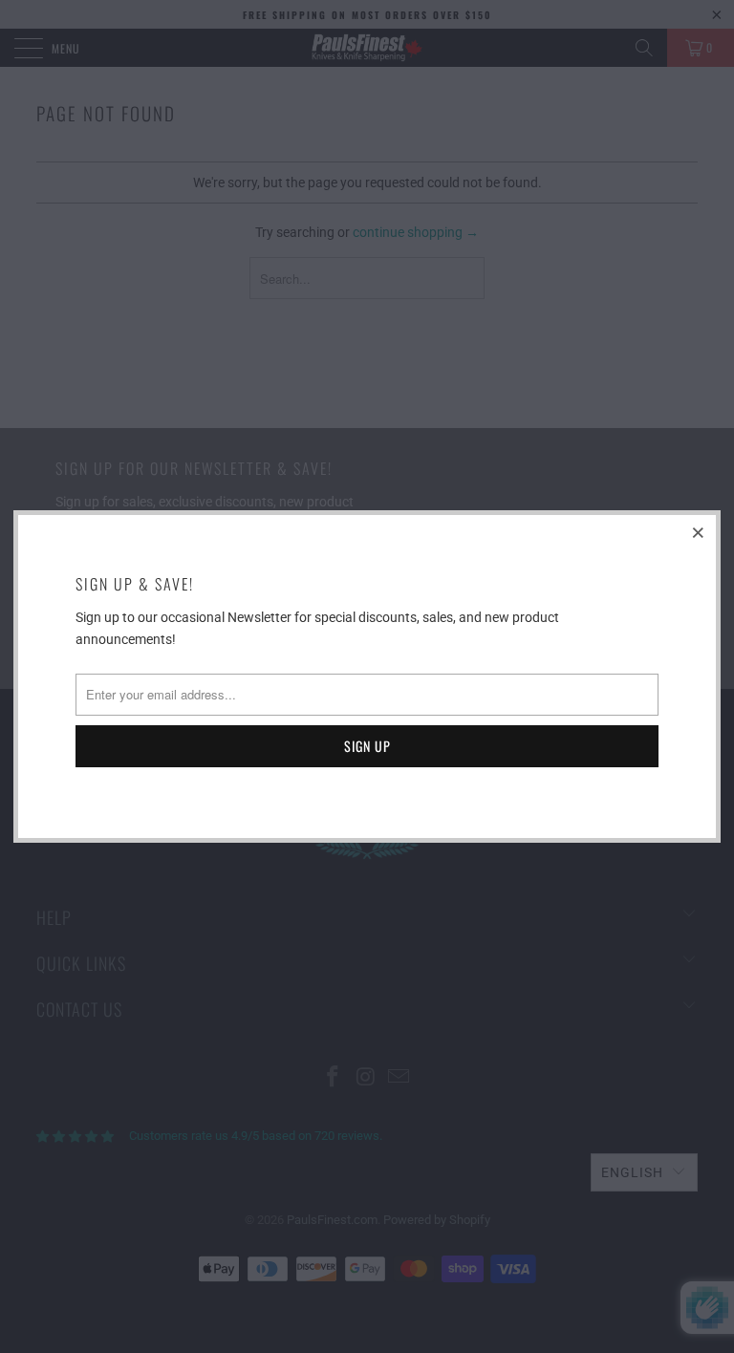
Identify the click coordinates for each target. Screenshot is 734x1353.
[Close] (698, 532)
